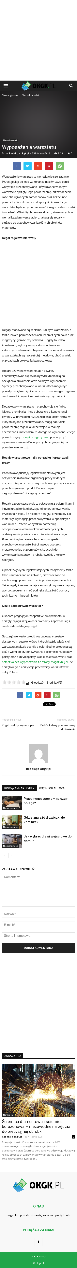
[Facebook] (38, 1242)
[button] (71, 86)
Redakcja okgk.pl (19, 153)
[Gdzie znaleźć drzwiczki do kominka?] (12, 822)
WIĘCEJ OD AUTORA (52, 788)
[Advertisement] (38, 40)
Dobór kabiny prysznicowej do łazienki (57, 727)
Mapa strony (39, 1256)
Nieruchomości (10, 140)
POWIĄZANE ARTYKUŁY (19, 788)
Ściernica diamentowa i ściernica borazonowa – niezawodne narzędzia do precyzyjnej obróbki (36, 1126)
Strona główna (10, 95)
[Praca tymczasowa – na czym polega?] (12, 803)
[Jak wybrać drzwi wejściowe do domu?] (12, 841)
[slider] (14, 682)
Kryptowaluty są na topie (18, 725)
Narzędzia (8, 1115)
